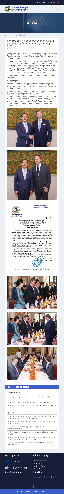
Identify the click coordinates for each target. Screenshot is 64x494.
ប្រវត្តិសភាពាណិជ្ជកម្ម (39, 466)
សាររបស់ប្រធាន (38, 463)
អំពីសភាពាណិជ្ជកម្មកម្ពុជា (40, 460)
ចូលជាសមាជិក (42, 2)
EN (56, 2)
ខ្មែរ (52, 2)
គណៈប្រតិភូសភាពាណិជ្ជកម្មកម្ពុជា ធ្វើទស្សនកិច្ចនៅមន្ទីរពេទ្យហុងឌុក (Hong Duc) (29, 402)
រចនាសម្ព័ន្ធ (37, 468)
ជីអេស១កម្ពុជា (15, 461)
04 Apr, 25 (9, 48)
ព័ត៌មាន (15, 35)
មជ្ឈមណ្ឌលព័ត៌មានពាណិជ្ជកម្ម (19, 467)
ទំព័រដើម (8, 35)
